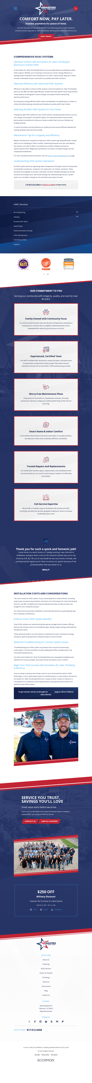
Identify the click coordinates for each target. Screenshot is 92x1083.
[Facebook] (35, 1021)
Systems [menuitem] (17, 244)
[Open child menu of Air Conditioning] (77, 212)
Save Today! (45, 36)
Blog (46, 991)
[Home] (45, 8)
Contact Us (30, 821)
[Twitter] (29, 1021)
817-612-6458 (34, 1030)
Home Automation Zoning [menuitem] (23, 231)
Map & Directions (46, 1011)
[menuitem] (37, 1054)
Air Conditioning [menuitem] (19, 212)
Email (46, 909)
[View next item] (47, 274)
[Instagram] (40, 1021)
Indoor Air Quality (46, 973)
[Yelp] (51, 1021)
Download (58, 909)
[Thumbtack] (63, 1021)
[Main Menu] (15, 8)
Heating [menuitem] (16, 217)
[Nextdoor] (57, 1021)
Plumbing (46, 977)
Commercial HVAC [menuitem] (20, 240)
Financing (45, 964)
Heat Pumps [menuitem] (18, 226)
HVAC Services (46, 969)
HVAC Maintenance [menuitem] (20, 235)
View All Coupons (49, 821)
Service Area (46, 986)
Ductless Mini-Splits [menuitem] (21, 221)
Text (35, 909)
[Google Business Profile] (46, 1021)
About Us (46, 960)
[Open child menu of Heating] (77, 216)
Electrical (46, 982)
